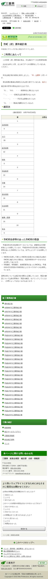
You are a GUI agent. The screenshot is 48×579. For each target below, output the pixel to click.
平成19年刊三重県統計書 (13, 383)
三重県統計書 (7, 17)
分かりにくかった (11, 512)
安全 (3, 229)
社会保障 (5, 206)
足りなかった (10, 500)
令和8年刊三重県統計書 (13, 307)
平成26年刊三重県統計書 (13, 355)
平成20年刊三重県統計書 (13, 379)
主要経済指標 (9, 436)
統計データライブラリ (12, 432)
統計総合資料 (29, 15)
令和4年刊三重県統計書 (13, 323)
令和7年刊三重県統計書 (13, 312)
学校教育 (5, 171)
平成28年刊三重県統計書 (13, 347)
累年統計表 (18, 17)
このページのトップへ (25, 543)
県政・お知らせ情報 (28, 13)
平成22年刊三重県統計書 (13, 371)
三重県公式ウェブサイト (8, 4)
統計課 (36, 21)
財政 (3, 160)
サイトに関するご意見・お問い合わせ (17, 556)
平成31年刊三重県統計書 (13, 335)
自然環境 (5, 125)
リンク (6, 444)
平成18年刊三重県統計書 (13, 387)
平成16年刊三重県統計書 (13, 395)
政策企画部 (26, 21)
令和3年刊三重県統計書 (13, 327)
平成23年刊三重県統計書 (13, 367)
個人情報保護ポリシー (11, 551)
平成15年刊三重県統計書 (13, 399)
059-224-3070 (6, 569)
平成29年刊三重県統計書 (13, 343)
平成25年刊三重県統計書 (13, 359)
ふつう (7, 497)
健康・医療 (6, 217)
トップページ (14, 13)
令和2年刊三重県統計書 (13, 331)
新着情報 (7, 428)
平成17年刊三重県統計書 (13, 391)
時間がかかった (11, 523)
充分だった (9, 495)
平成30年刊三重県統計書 (13, 339)
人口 (3, 136)
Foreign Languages (39, 2)
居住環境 (5, 194)
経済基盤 (5, 148)
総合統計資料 (9, 440)
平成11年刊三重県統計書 (13, 415)
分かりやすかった (11, 507)
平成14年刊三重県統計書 (13, 403)
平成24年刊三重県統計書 (13, 363)
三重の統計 (7, 422)
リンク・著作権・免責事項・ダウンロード (18, 549)
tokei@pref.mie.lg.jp (22, 473)
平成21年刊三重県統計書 (13, 375)
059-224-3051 (15, 468)
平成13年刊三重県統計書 (13, 407)
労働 (3, 183)
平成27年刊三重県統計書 (13, 351)
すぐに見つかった (11, 518)
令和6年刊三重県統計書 (13, 315)
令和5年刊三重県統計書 (13, 319)
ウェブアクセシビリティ (12, 554)
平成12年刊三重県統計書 (13, 411)
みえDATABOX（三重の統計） (12, 15)
